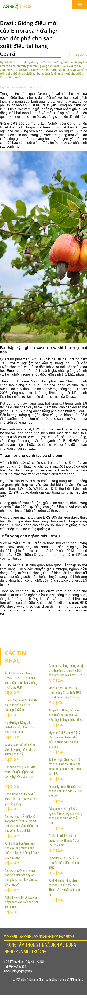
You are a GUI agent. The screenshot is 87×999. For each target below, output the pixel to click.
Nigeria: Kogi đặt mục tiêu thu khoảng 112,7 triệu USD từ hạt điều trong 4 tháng (65, 693)
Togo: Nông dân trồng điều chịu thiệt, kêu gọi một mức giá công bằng (21, 799)
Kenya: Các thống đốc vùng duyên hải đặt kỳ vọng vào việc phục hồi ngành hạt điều (65, 715)
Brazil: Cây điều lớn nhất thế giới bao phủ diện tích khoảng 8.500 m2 (21, 705)
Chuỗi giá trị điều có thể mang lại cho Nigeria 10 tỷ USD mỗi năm (64, 840)
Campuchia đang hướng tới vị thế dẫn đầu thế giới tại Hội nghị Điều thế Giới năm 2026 (66, 670)
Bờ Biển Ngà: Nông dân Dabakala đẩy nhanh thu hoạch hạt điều (19, 727)
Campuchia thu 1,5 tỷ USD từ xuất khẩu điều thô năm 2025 (64, 863)
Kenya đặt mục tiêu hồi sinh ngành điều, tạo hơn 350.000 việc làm (65, 791)
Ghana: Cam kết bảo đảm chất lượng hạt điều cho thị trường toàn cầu (21, 749)
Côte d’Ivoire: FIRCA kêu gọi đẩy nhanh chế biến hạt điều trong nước (22, 902)
